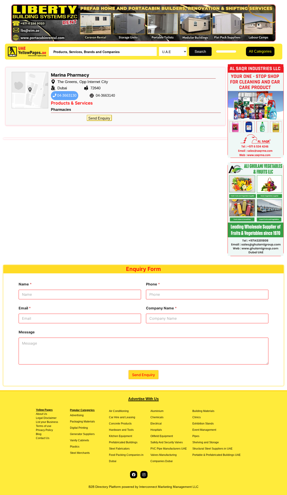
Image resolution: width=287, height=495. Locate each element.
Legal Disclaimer (46, 418)
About (39, 414)
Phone (153, 284)
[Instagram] (144, 474)
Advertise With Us (143, 399)
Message (27, 332)
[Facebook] (133, 474)
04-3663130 (66, 95)
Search (200, 51)
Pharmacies (61, 109)
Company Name (161, 308)
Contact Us (42, 438)
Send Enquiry (99, 118)
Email (25, 308)
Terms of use (43, 426)
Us (45, 414)
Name (25, 284)
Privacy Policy (44, 430)
